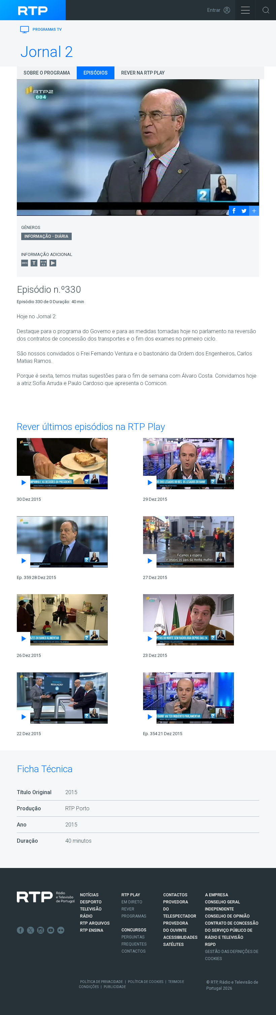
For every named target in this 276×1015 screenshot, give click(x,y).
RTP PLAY (131, 895)
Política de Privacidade (101, 982)
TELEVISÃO (91, 909)
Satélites (173, 944)
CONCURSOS (134, 930)
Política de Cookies (145, 982)
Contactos (133, 951)
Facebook (20, 930)
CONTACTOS (175, 895)
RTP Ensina (91, 930)
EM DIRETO (132, 902)
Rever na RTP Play (143, 73)
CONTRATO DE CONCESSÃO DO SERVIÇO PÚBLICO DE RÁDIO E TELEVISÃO (231, 930)
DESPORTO (91, 902)
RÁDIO (86, 916)
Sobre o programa (47, 73)
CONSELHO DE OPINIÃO (227, 916)
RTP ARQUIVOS (95, 923)
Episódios (95, 73)
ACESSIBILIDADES (180, 937)
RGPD (210, 944)
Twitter (30, 930)
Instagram (40, 930)
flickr (61, 930)
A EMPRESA (216, 895)
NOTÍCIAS (89, 895)
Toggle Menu (245, 10)
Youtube (51, 930)
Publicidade (115, 987)
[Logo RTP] (46, 897)
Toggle (266, 10)
